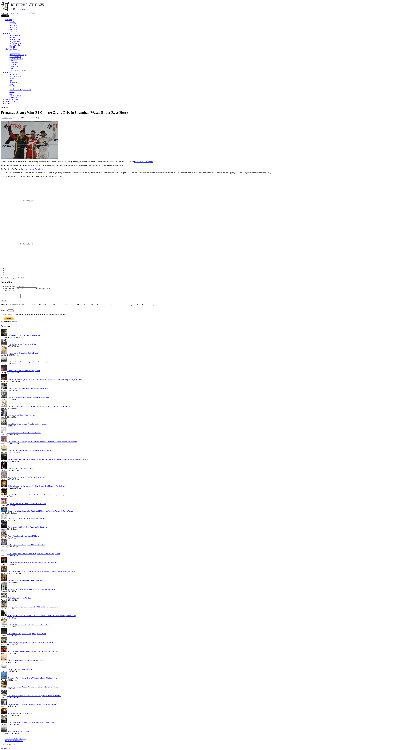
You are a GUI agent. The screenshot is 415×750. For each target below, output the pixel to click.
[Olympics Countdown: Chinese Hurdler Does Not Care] (4, 504)
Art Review (14, 98)
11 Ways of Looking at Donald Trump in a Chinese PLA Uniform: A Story (33, 607)
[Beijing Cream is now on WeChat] (4, 598)
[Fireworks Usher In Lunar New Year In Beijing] (4, 335)
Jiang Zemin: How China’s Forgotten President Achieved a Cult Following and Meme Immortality (41, 571)
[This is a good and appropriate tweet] (4, 669)
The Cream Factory (11, 49)
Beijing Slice (14, 62)
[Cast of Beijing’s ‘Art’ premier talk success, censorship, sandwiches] (4, 642)
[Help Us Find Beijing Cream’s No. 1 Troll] (4, 344)
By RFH (12, 37)
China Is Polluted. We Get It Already (20, 468)
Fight (11, 84)
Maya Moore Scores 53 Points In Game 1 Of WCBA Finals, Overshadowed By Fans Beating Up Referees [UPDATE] (48, 459)
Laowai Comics (15, 53)
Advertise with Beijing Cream (15, 739)
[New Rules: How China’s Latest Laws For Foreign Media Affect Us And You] (4, 696)
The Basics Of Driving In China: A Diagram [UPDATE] (27, 518)
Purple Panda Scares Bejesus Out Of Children (23, 536)
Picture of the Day (16, 96)
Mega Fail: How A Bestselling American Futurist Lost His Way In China (32, 705)
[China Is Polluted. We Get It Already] (4, 468)
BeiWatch (13, 24)
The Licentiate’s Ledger (18, 70)
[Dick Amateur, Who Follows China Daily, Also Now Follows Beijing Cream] (4, 554)
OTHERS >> (14, 47)
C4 (11, 94)
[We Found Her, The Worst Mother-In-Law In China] (4, 580)
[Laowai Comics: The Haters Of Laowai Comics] (4, 433)
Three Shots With (15, 51)
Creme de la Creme (11, 99)
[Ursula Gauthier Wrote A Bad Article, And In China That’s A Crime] (4, 722)
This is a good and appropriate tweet (20, 669)
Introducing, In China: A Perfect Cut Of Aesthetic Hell (26, 477)
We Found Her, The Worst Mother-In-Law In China (25, 580)
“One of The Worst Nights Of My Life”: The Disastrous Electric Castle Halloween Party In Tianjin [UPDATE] (46, 380)
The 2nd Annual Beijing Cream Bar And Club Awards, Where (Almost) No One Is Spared (39, 406)
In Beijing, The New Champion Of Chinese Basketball (26, 545)
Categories (8, 20)
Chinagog (13, 64)
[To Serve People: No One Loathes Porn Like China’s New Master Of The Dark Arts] (4, 486)
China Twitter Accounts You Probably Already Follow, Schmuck (30, 450)
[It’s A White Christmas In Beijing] (4, 731)
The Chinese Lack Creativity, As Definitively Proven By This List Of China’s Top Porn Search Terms (42, 442)
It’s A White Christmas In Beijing (19, 731)
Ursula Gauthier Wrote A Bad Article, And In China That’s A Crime (31, 722)
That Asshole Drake (16, 59)
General (12, 22)
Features (8, 72)
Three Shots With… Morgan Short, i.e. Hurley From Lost (27, 424)
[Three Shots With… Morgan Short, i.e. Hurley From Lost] (4, 424)
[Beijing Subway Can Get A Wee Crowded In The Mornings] (4, 397)
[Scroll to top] (6, 748)
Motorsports (9, 278)
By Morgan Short (16, 45)
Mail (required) (10, 288)
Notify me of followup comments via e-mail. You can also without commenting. (35, 314)
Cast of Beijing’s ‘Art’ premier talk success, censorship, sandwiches (31, 642)
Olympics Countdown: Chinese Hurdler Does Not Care (27, 504)
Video (23, 278)
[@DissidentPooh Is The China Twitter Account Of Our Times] (4, 625)
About (7, 737)
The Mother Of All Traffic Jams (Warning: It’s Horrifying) (27, 527)
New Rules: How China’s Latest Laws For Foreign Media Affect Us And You (34, 696)
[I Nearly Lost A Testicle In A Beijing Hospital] (4, 353)
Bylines (7, 33)
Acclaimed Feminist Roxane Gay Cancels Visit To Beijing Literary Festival (33, 687)
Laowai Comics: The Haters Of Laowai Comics (24, 433)
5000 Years (13, 25)
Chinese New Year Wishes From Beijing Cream (24, 371)
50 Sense (13, 78)
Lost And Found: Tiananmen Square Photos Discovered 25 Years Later (32, 362)
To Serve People (15, 57)
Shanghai (17, 278)
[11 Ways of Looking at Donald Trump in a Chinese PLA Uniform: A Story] (4, 607)
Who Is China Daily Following (20, 90)
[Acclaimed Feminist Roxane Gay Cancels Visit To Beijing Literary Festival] (4, 687)
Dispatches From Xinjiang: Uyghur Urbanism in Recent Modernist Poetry (33, 678)
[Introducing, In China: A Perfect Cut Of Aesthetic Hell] (4, 477)
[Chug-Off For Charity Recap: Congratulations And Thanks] (4, 388)
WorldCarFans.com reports (143, 162)
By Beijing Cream (16, 43)
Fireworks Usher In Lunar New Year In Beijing (24, 335)
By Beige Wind (15, 41)
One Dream (14, 29)
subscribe (48, 314)
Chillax (12, 92)
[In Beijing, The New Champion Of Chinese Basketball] (4, 545)
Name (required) (10, 286)
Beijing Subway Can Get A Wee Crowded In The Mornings (28, 397)
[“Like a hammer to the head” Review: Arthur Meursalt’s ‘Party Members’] (4, 562)
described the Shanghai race (35, 169)
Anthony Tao (7, 118)
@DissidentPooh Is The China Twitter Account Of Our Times (29, 625)
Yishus (12, 68)
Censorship (13, 82)
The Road (13, 86)
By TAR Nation (15, 39)
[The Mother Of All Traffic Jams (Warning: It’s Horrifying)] (4, 527)
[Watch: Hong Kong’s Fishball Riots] (4, 713)
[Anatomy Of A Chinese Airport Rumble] (4, 415)
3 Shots (7, 103)
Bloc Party (13, 74)
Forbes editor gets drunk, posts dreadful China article (26, 660)
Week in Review (15, 76)
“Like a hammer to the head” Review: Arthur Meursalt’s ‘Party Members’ (33, 562)
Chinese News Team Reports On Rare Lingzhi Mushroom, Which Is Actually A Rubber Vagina (40, 511)
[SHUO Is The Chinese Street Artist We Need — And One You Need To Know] (4, 589)
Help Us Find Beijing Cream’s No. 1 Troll (22, 344)
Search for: (4, 13)
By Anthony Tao (15, 35)
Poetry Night (14, 88)
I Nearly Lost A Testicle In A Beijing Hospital (23, 353)
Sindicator (13, 61)
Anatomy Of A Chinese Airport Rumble (21, 415)
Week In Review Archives (14, 741)
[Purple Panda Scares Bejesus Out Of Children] (4, 536)
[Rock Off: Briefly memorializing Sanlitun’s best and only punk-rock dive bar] (4, 651)
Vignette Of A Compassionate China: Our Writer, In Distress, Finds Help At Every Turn (38, 495)
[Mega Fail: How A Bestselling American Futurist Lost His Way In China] (4, 705)
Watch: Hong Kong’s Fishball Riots (20, 713)
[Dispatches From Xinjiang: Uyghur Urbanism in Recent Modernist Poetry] (4, 678)
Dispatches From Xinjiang (18, 55)
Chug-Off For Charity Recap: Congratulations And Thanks (28, 388)
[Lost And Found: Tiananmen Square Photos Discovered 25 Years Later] (4, 362)
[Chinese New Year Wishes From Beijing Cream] (4, 371)
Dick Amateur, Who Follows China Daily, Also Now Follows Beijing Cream (34, 554)
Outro (12, 80)
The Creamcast (10, 101)
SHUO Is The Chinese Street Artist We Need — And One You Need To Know (35, 589)
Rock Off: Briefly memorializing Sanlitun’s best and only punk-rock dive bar (34, 651)
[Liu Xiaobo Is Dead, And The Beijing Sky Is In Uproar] (4, 634)
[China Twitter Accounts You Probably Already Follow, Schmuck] (4, 450)
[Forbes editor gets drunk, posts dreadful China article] (4, 660)
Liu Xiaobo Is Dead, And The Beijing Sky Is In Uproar (27, 634)
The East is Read (15, 31)
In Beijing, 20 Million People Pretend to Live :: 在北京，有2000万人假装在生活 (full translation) (42, 616)
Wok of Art (13, 27)
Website (8, 291)
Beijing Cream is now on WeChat (19, 598)
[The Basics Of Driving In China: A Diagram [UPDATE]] (4, 518)
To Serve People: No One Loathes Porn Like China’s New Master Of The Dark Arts (36, 486)
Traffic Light (14, 66)
